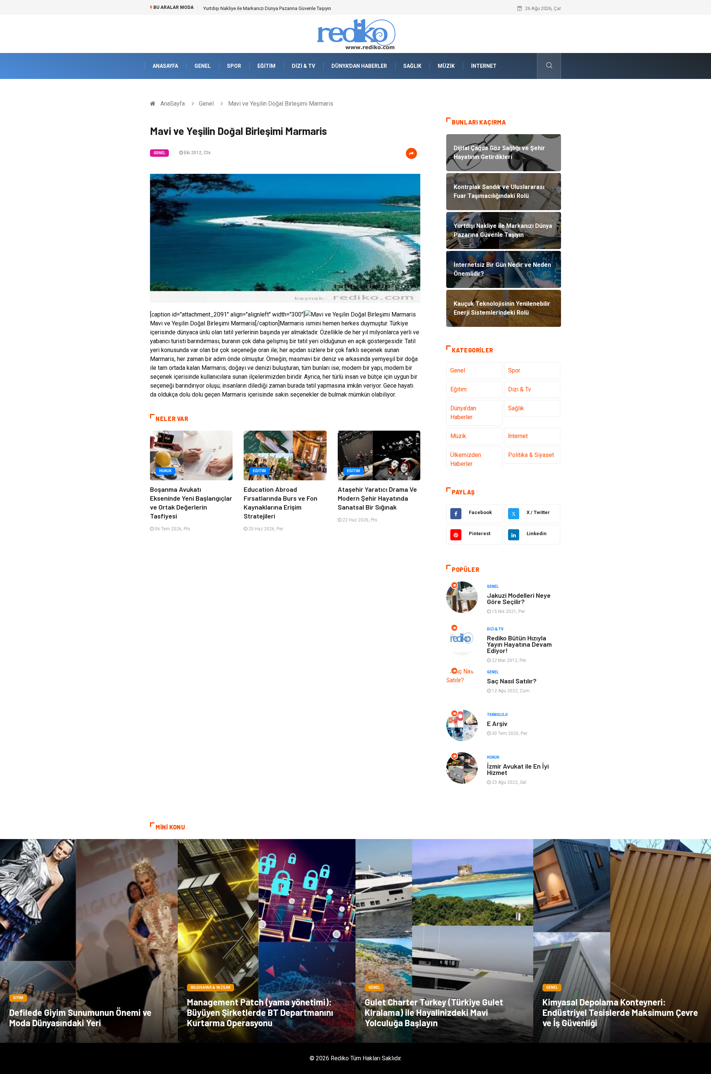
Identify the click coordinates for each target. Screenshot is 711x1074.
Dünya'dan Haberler (359, 66)
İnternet (484, 66)
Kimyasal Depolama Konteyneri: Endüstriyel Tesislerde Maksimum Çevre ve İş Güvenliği (620, 1012)
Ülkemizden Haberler (465, 459)
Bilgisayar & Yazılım (210, 987)
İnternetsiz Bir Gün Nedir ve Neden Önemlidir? (251, 8)
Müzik (446, 66)
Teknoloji (497, 715)
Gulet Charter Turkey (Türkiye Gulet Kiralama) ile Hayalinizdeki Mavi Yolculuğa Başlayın (434, 1012)
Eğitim (266, 66)
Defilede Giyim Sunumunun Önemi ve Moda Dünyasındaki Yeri (80, 1017)
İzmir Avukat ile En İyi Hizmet (518, 769)
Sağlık (412, 66)
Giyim (18, 998)
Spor (234, 66)
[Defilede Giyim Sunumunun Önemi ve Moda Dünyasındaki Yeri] (89, 941)
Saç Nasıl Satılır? (512, 681)
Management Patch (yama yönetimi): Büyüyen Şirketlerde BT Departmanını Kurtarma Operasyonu (260, 1012)
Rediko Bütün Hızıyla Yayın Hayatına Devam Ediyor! (519, 644)
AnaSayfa (165, 66)
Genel (202, 66)
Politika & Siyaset (531, 454)
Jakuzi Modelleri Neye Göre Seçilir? (519, 598)
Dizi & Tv (303, 66)
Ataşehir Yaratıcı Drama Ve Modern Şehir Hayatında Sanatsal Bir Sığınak (377, 498)
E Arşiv (497, 723)
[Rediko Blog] (355, 33)
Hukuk (165, 471)
